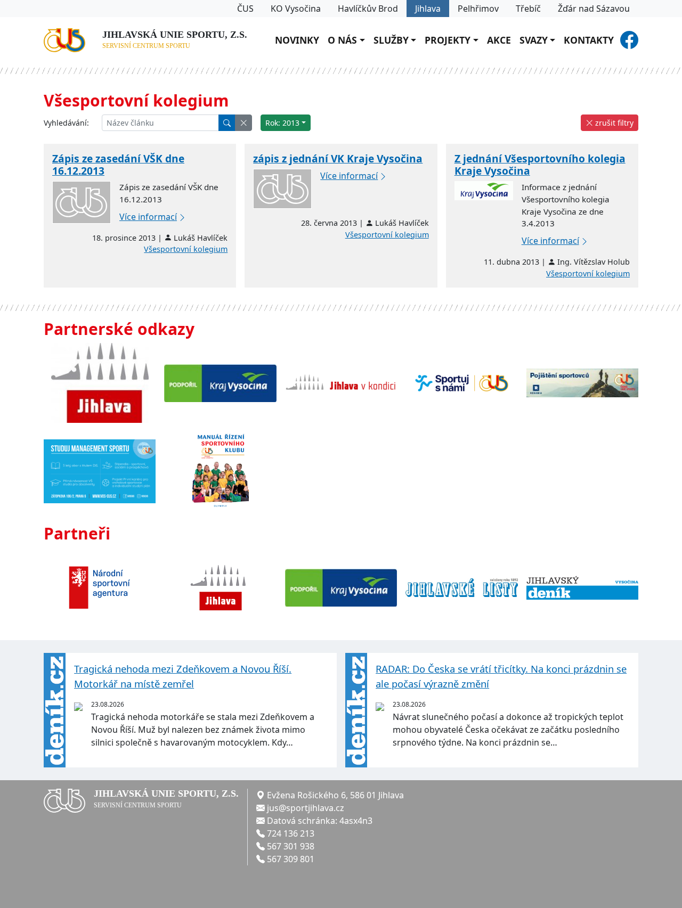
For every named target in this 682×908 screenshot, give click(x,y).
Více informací (148, 217)
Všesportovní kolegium (186, 249)
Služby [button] (391, 40)
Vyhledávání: (66, 123)
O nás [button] (342, 40)
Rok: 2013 (282, 123)
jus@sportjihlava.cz (305, 808)
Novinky (297, 40)
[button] (243, 122)
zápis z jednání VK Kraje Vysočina (338, 158)
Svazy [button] (533, 40)
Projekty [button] (447, 40)
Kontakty (589, 40)
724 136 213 (290, 833)
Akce (499, 40)
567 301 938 (290, 846)
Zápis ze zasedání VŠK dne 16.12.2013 (118, 164)
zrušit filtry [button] (613, 123)
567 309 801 (290, 859)
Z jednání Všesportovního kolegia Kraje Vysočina (540, 164)
